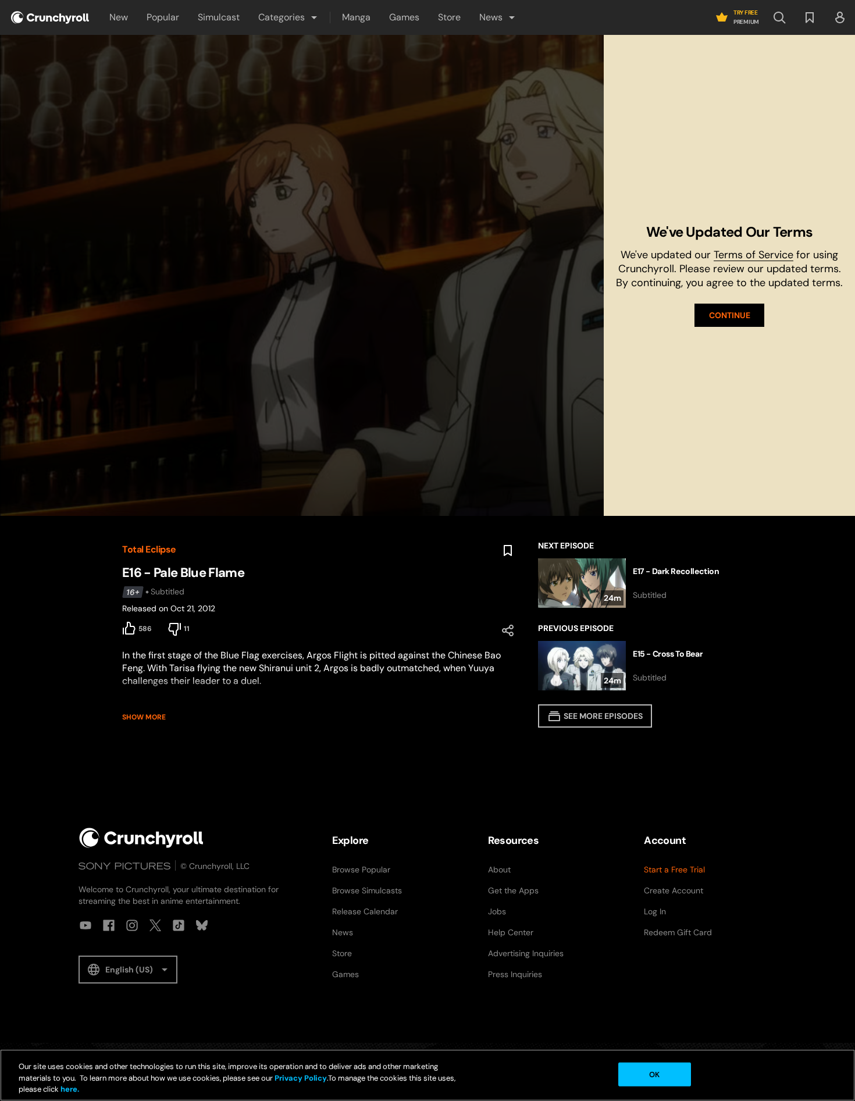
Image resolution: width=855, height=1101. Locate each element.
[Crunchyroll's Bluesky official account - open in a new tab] (202, 925)
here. (69, 1089)
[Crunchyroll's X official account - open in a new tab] (155, 925)
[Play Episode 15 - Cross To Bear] (635, 665)
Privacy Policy (301, 1078)
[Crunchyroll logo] (50, 17)
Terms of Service (753, 255)
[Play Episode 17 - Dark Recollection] (635, 583)
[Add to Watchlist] (507, 550)
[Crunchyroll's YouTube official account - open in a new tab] (85, 925)
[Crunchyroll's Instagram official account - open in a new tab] (132, 925)
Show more (144, 717)
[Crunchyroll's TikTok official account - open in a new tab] (179, 925)
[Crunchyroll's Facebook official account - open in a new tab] (109, 925)
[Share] (507, 630)
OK (654, 1074)
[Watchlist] (810, 17)
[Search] (779, 17)
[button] (288, 17)
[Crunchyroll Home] (141, 838)
